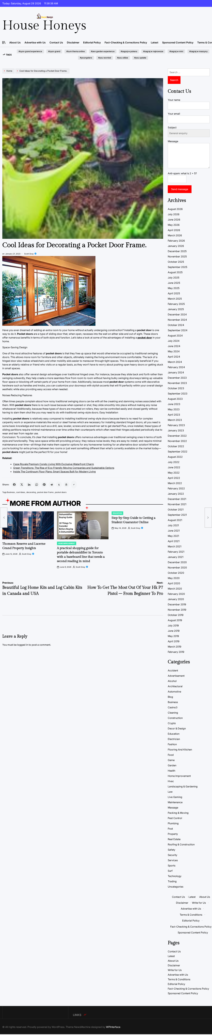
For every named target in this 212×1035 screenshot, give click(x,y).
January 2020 (176, 599)
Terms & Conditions (191, 914)
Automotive (174, 691)
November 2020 (177, 567)
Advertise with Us (35, 42)
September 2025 (177, 267)
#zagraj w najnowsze (153, 51)
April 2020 (174, 583)
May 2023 (174, 409)
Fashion (172, 744)
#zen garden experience (103, 51)
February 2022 (176, 488)
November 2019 (177, 609)
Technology (174, 876)
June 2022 (174, 467)
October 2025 (176, 261)
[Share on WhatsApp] (37, 484)
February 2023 (176, 425)
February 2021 (176, 551)
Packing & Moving (178, 812)
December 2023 (177, 377)
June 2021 (174, 530)
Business (11, 492)
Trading (172, 881)
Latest (154, 42)
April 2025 (174, 293)
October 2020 (176, 572)
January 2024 (176, 372)
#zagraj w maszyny (198, 51)
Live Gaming (175, 797)
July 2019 (173, 625)
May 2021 (173, 535)
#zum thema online (75, 51)
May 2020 (174, 578)
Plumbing (173, 823)
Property (173, 833)
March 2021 (174, 546)
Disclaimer (73, 42)
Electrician (174, 739)
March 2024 (175, 361)
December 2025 (177, 251)
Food (171, 754)
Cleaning (173, 712)
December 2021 (177, 499)
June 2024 (174, 346)
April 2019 (173, 641)
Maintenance (175, 802)
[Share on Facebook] (14, 484)
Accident (173, 670)
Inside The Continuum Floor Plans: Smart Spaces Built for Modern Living (54, 471)
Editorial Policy (92, 42)
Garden (172, 765)
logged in (22, 644)
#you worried (104, 57)
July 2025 (173, 277)
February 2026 (176, 240)
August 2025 (175, 272)
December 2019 (177, 604)
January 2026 (176, 245)
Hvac (171, 781)
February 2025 (176, 303)
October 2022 (176, 446)
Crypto (172, 723)
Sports (171, 865)
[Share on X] (22, 484)
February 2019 (176, 651)
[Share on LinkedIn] (29, 484)
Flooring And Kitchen (180, 749)
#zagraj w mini (176, 51)
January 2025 (176, 309)
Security (172, 855)
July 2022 (173, 462)
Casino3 (172, 707)
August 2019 (175, 620)
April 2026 (174, 230)
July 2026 (173, 214)
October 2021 (175, 509)
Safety (171, 849)
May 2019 (173, 636)
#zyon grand (54, 51)
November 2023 (177, 383)
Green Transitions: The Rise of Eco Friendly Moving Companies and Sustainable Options (63, 467)
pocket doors (60, 492)
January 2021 (175, 557)
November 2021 (177, 504)
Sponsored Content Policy (177, 42)
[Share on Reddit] (51, 484)
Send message (179, 189)
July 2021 (173, 525)
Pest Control (175, 818)
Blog (170, 696)
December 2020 (177, 562)
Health (171, 770)
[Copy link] (74, 484)
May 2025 (173, 288)
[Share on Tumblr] (59, 484)
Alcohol (172, 681)
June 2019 (174, 630)
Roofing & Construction (181, 844)
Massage (173, 807)
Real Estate (174, 839)
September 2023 (177, 393)
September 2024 (177, 330)
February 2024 (176, 367)
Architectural (175, 686)
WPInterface (113, 1026)
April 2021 (173, 541)
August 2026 (175, 209)
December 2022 (177, 435)
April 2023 (174, 414)
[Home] (8, 73)
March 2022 (175, 483)
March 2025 (175, 298)
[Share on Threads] (66, 484)
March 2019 (174, 646)
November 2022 (177, 441)
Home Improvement (66, 543)
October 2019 (175, 615)
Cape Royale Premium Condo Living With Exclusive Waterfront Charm (53, 464)
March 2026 (175, 235)
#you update (140, 57)
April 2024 (174, 356)
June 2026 (174, 219)
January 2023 (176, 430)
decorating (31, 492)
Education (117, 513)
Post (170, 828)
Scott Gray (29, 254)
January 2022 (176, 493)
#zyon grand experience (30, 51)
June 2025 (174, 282)
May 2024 (174, 351)
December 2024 (177, 314)
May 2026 (174, 224)
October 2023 (176, 388)
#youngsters (86, 57)
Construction (175, 717)
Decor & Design (177, 728)
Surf (170, 870)
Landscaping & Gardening (183, 786)
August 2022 (175, 456)
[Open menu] (3, 42)
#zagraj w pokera (129, 51)
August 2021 (175, 520)
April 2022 (174, 477)
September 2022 (177, 451)
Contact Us (56, 42)
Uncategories (175, 886)
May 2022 (174, 472)
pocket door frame (45, 492)
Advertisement (176, 675)
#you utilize (122, 57)
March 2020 (175, 588)
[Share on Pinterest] (44, 484)
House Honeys (44, 25)
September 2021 (177, 514)
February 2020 (176, 593)
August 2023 (175, 398)
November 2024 (177, 319)
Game (171, 760)
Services (173, 860)
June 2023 (174, 404)
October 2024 (176, 325)
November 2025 (177, 256)
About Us (15, 42)
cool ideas (20, 492)
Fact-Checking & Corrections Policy (126, 42)
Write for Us (199, 902)
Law (170, 791)
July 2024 (173, 340)
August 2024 (175, 335)
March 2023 (175, 419)
